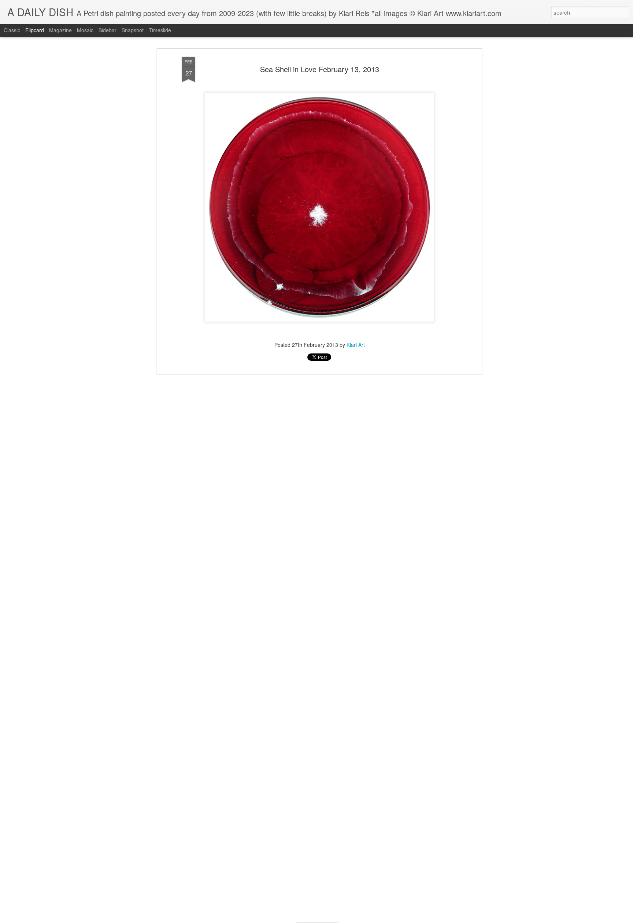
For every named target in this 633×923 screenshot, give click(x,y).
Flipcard (34, 30)
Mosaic (85, 30)
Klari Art (356, 344)
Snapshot (133, 30)
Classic (12, 30)
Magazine (60, 30)
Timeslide (160, 30)
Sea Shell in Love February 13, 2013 (319, 69)
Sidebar (107, 30)
